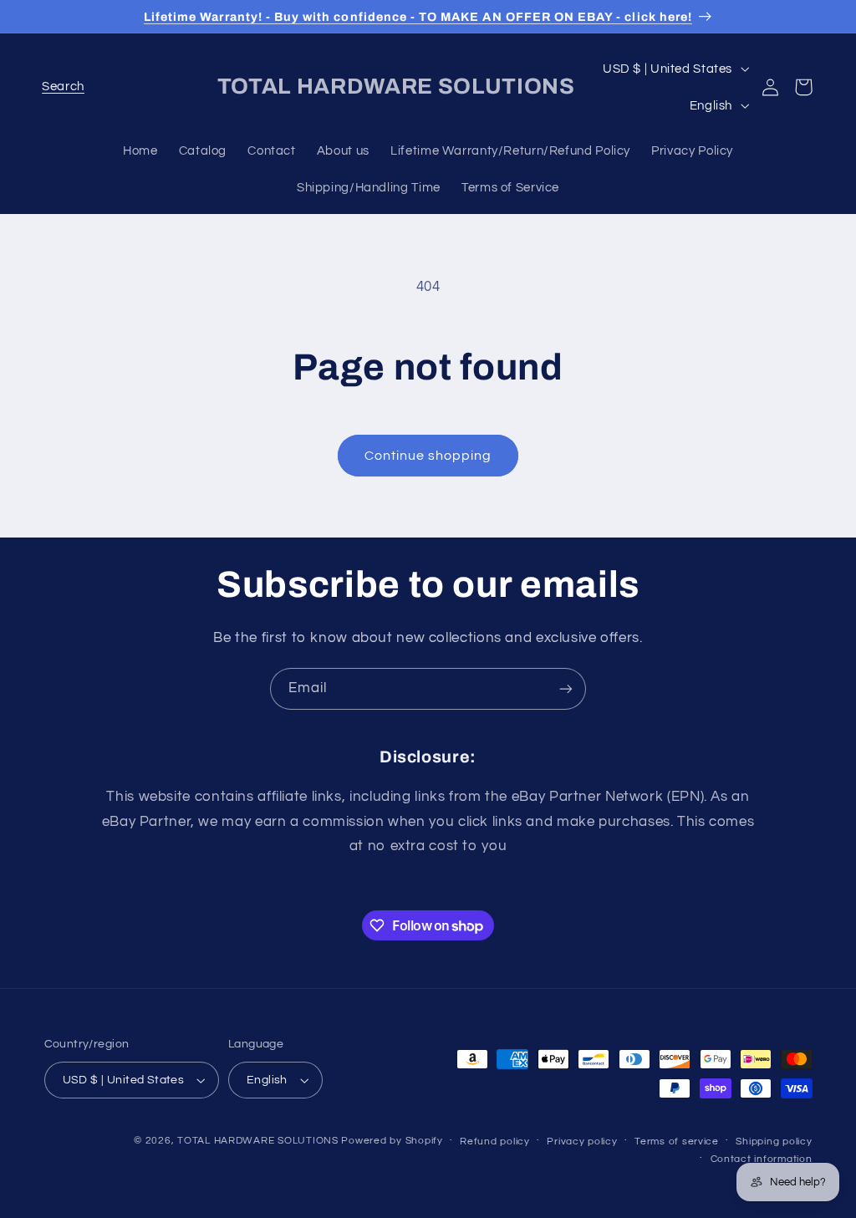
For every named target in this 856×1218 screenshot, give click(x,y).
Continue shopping (428, 455)
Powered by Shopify (391, 1140)
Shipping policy (774, 1141)
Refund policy (495, 1141)
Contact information (762, 1159)
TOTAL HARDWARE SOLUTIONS (258, 1140)
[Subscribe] (566, 688)
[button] (63, 87)
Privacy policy (582, 1141)
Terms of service (676, 1141)
